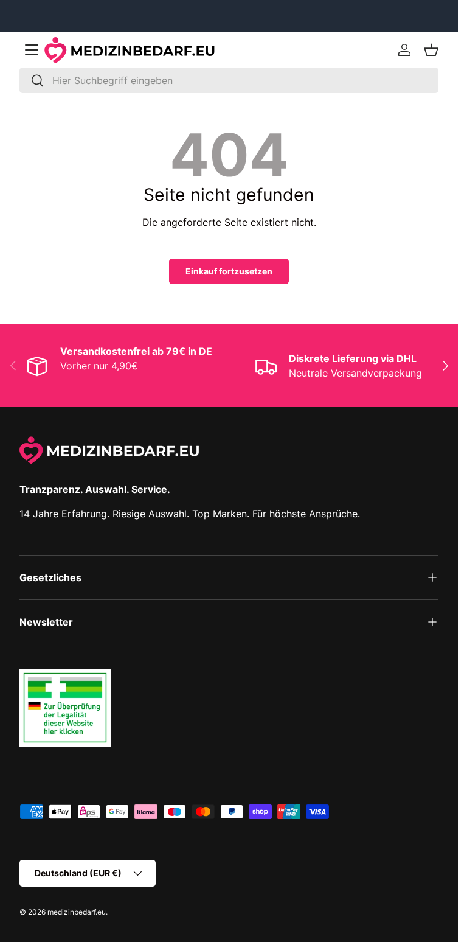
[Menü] (31, 50)
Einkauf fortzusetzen (228, 271)
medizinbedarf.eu (76, 911)
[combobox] (228, 80)
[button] (431, 50)
